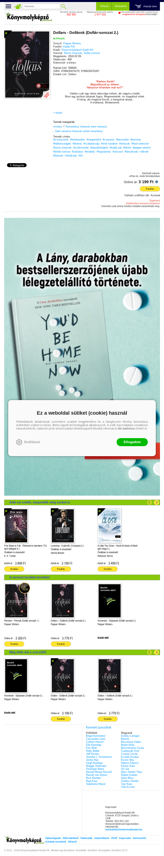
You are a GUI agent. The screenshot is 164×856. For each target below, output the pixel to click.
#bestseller (122, 139)
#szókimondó (81, 147)
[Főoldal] (18, 6)
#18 (80, 155)
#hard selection (140, 143)
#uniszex (118, 151)
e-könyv (57, 126)
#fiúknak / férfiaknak (65, 155)
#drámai (77, 143)
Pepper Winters (72, 43)
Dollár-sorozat (92, 53)
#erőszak (124, 143)
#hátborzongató (62, 143)
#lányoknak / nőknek (137, 151)
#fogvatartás (104, 151)
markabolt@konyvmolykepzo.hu (123, 829)
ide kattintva (126, 428)
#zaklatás (77, 151)
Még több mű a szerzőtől (27, 652)
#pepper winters (142, 147)
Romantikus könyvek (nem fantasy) (86, 126)
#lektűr (127, 147)
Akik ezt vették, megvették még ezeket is (39, 502)
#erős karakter (109, 143)
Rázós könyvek (73, 53)
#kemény (135, 139)
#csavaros (109, 139)
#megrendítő (94, 139)
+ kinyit (57, 112)
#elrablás (90, 151)
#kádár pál (116, 147)
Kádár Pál (69, 46)
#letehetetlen (77, 139)
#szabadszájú (91, 143)
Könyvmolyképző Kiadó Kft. (78, 49)
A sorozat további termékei (29, 577)
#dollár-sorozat (61, 151)
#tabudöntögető (99, 147)
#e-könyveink (61, 139)
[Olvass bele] (43, 92)
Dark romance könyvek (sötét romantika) (78, 131)
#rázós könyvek (62, 147)
